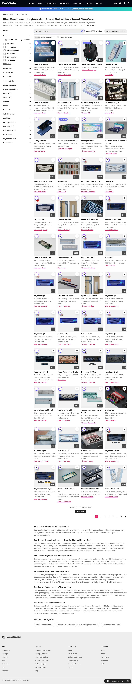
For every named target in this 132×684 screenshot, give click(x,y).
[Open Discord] (115, 3)
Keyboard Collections (43, 650)
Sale (3, 667)
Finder (31, 3)
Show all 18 (7, 64)
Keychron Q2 (39, 296)
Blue (36, 37)
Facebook (104, 660)
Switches (77, 3)
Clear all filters (66, 37)
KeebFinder (9, 3)
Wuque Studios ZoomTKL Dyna (91, 411)
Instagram (105, 657)
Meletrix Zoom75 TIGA (43, 181)
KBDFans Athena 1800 (90, 489)
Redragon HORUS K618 (67, 141)
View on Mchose (64, 461)
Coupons (5, 671)
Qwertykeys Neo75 (66, 219)
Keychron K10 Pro (88, 372)
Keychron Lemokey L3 (90, 181)
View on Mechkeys (88, 151)
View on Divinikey (64, 113)
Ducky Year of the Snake (68, 372)
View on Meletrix (40, 75)
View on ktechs (110, 420)
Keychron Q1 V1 (111, 372)
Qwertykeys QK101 (65, 257)
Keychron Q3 (110, 334)
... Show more (90, 25)
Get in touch (72, 654)
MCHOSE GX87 (64, 451)
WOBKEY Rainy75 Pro (90, 102)
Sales (40, 3)
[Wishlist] (120, 3)
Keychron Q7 (110, 296)
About (70, 650)
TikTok (103, 664)
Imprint (70, 667)
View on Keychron (64, 75)
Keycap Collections (42, 654)
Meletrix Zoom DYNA (42, 257)
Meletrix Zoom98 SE (89, 219)
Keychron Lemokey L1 (114, 219)
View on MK (109, 75)
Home (5, 14)
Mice (89, 3)
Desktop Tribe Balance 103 (67, 490)
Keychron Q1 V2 (87, 257)
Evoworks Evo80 (112, 489)
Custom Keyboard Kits (111, 625)
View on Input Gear (41, 461)
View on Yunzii (110, 265)
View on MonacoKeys (89, 423)
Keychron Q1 (39, 219)
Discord (103, 654)
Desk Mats (5, 664)
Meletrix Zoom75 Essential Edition (116, 142)
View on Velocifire (64, 502)
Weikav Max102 (87, 451)
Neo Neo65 (62, 181)
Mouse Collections (42, 660)
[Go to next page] (125, 516)
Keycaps (64, 3)
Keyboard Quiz (40, 664)
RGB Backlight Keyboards (88, 625)
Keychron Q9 (63, 334)
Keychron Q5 (86, 334)
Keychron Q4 (39, 334)
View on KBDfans (64, 306)
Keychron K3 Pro (112, 451)
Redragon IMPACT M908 (92, 64)
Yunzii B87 (109, 257)
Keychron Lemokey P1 (67, 64)
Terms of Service (74, 664)
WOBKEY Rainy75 (112, 102)
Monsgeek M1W (87, 141)
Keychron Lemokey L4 (43, 489)
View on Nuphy (39, 151)
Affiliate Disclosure (75, 657)
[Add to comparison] (53, 43)
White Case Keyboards (66, 625)
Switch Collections (41, 657)
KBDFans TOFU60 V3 (66, 410)
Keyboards (50, 3)
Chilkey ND (109, 181)
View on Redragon (89, 70)
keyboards (14, 14)
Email (103, 650)
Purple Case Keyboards (44, 625)
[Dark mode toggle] (125, 3)
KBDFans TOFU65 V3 (66, 296)
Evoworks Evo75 (64, 102)
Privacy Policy (73, 660)
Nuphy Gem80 (40, 141)
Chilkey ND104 (111, 64)
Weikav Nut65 (111, 410)
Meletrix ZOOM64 (41, 64)
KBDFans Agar (40, 451)
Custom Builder (40, 667)
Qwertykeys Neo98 (89, 296)
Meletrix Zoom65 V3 (42, 102)
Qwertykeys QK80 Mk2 (43, 410)
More (98, 3)
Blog (36, 671)
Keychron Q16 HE (41, 372)
